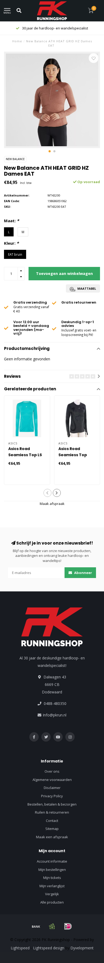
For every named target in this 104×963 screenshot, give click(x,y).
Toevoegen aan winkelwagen (64, 273)
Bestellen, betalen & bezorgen (52, 804)
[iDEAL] (68, 926)
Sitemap (52, 828)
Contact (52, 820)
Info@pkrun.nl (54, 714)
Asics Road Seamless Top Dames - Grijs (72, 455)
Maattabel (86, 288)
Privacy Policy (52, 796)
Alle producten (52, 902)
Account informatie (52, 861)
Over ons (52, 771)
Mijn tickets (52, 877)
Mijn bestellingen (52, 869)
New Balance (15, 159)
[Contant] (52, 926)
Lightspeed (20, 947)
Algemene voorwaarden (52, 779)
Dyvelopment (82, 947)
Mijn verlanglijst (52, 885)
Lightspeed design (48, 947)
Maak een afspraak (52, 836)
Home (17, 41)
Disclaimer (52, 787)
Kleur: (11, 243)
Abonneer (82, 572)
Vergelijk (52, 894)
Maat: (11, 220)
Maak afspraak (52, 503)
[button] (50, 151)
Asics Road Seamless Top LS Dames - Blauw (25, 455)
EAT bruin (15, 254)
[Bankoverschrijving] (36, 926)
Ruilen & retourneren (52, 812)
